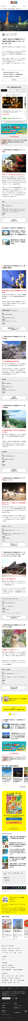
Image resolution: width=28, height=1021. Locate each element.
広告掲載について (17, 1007)
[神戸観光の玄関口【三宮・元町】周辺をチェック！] (18, 928)
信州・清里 (11, 978)
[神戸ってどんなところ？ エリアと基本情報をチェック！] (6, 697)
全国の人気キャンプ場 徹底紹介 (7, 965)
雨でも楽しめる (11, 950)
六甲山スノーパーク (6, 526)
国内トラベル (4, 6)
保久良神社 (4, 451)
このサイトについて (5, 1003)
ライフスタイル (24, 988)
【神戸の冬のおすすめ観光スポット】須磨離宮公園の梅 (12, 74)
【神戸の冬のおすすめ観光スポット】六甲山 (11, 72)
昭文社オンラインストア (14, 821)
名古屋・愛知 (16, 978)
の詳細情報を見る (14, 220)
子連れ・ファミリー (19, 950)
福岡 (14, 982)
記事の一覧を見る (23, 786)
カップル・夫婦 (4, 952)
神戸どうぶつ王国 (6, 669)
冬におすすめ (4, 950)
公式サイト (12, 899)
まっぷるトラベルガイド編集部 (11, 33)
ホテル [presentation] (4, 90)
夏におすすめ (11, 948)
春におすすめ (4, 948)
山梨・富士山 (4, 978)
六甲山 (3, 201)
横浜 (16, 975)
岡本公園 (4, 379)
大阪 (14, 980)
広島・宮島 (4, 982)
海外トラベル (14, 6)
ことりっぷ (4, 1012)
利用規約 (3, 1005)
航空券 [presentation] (17, 90)
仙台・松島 (8, 975)
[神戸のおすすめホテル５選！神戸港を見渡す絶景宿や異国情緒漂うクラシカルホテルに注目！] (18, 775)
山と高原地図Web (17, 1012)
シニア (10, 952)
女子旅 (15, 952)
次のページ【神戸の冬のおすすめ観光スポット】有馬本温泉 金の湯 (14, 709)
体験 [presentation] (24, 90)
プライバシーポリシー (18, 1005)
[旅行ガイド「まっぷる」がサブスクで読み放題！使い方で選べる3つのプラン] (4, 141)
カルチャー (24, 6)
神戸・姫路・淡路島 (20, 980)
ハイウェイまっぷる (5, 1014)
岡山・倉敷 (10, 982)
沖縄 (18, 982)
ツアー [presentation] (11, 90)
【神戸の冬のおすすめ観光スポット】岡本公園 (11, 76)
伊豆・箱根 (21, 975)
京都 (11, 980)
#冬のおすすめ (7, 880)
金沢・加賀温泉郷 (5, 980)
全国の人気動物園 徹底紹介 (7, 969)
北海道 (3, 975)
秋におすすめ (17, 948)
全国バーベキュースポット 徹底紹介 (8, 967)
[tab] (4, 90)
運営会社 (15, 1003)
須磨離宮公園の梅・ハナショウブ (9, 310)
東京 (13, 975)
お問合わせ (4, 1007)
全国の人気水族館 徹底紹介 (18, 969)
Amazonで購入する (14, 824)
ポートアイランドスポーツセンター (10, 598)
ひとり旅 (19, 952)
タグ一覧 (3, 958)
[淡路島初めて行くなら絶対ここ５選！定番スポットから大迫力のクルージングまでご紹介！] (7, 775)
